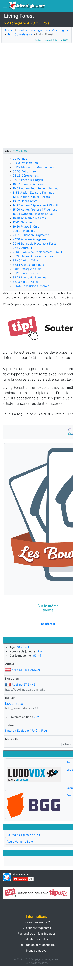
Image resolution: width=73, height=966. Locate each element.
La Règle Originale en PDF (24, 835)
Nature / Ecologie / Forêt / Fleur (26, 730)
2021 (37, 717)
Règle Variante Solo (20, 841)
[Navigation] (5, 7)
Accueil (9, 30)
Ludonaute (14, 703)
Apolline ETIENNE (23, 684)
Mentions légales (36, 939)
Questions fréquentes (36, 928)
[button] (18, 905)
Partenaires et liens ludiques (36, 933)
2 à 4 (41, 651)
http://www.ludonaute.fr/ (21, 708)
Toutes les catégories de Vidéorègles (43, 30)
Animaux (66, 744)
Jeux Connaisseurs (19, 34)
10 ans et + (24, 647)
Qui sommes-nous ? (36, 922)
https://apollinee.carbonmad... (25, 689)
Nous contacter (36, 950)
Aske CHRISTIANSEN (26, 669)
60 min (37, 655)
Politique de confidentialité (37, 945)
